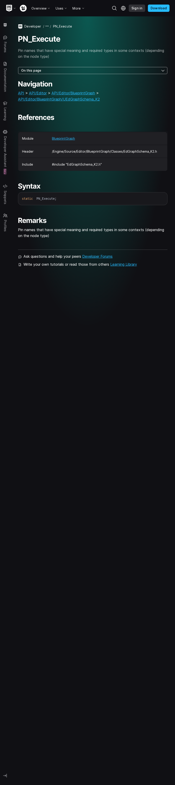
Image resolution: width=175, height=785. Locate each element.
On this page (31, 70)
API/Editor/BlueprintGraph (73, 93)
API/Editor (38, 93)
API (21, 93)
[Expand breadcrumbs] (47, 26)
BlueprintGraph (63, 138)
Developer (32, 26)
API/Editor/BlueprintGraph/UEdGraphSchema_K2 (59, 99)
